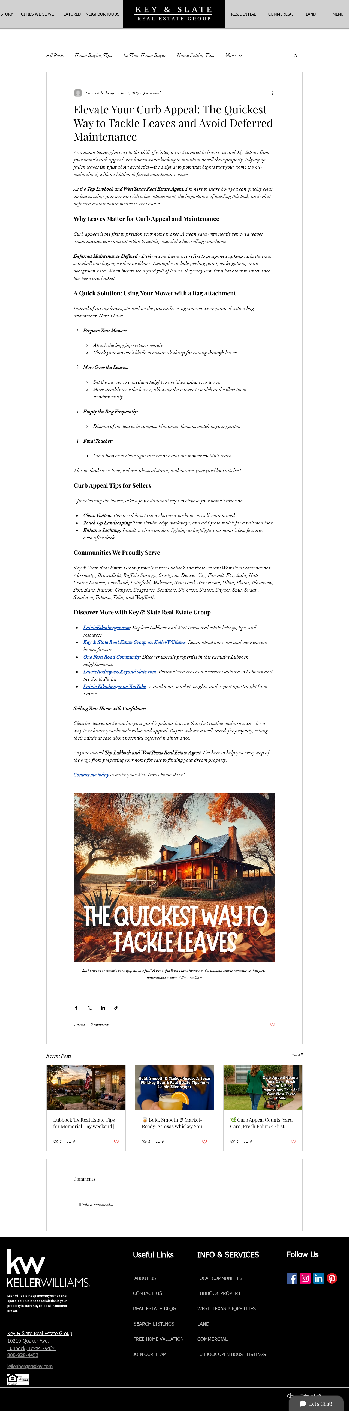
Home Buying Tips (93, 55)
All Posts (55, 55)
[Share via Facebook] (76, 1007)
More (230, 55)
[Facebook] (292, 1278)
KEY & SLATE (174, 9)
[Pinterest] (332, 1278)
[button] (338, 14)
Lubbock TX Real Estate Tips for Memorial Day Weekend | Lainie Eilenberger (84, 1123)
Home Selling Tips (195, 55)
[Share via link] (116, 1007)
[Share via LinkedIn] (103, 1007)
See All (297, 1055)
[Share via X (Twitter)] (89, 1007)
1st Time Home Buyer (144, 55)
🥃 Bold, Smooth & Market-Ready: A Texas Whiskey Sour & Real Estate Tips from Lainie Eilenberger (173, 1123)
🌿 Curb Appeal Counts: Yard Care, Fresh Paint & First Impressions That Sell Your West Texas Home (261, 1123)
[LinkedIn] (318, 1278)
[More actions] (272, 93)
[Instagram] (305, 1278)
